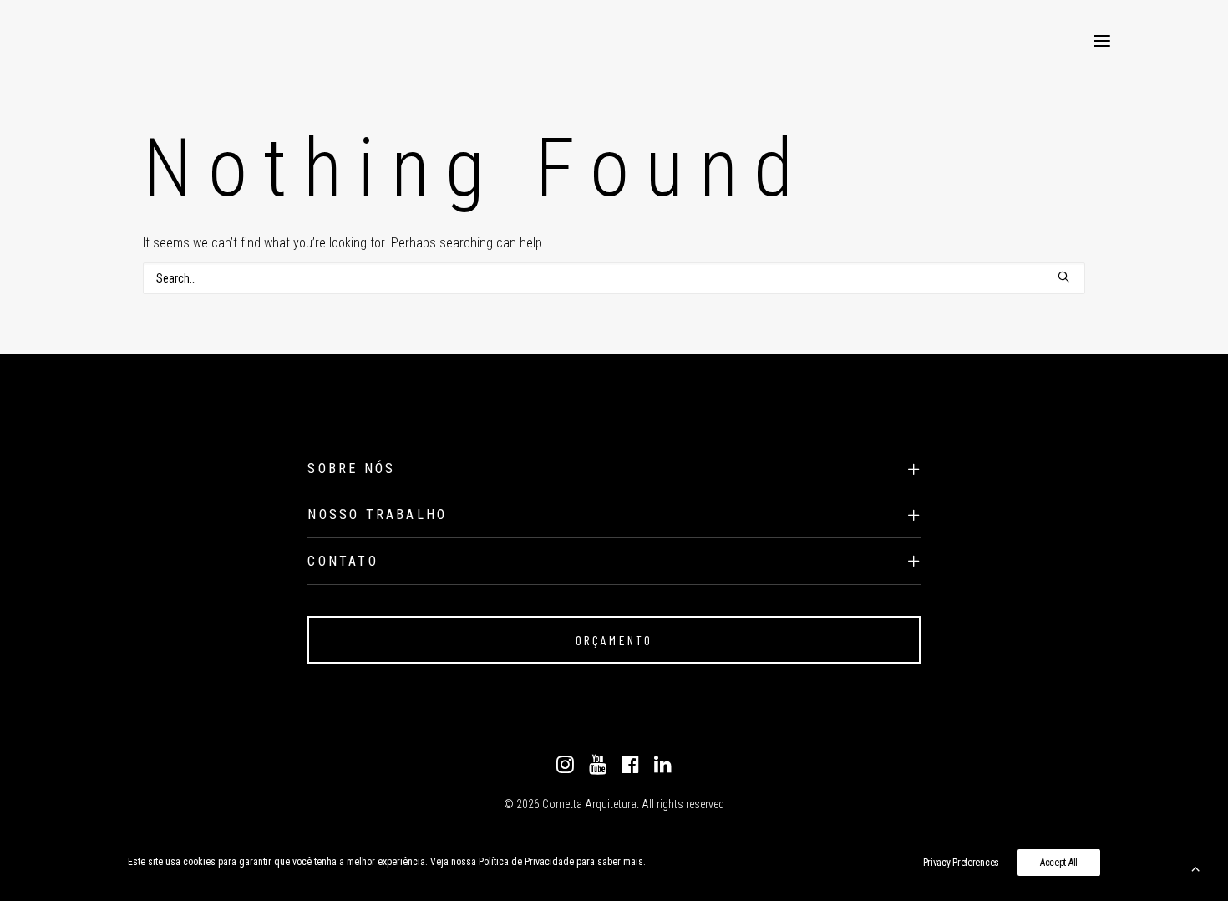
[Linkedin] (663, 769)
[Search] (614, 278)
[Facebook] (630, 769)
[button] (1101, 41)
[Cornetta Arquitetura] (118, 41)
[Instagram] (565, 769)
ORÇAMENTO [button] (614, 640)
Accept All (1059, 862)
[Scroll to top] (1195, 867)
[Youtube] (597, 769)
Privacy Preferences (961, 862)
